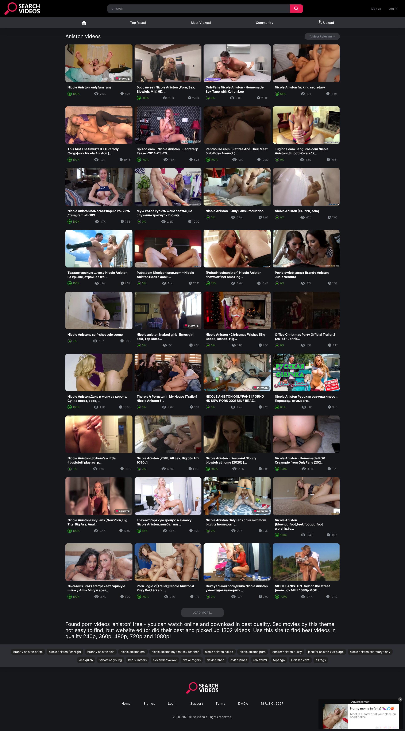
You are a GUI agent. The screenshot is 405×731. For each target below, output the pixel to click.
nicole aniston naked (219, 651)
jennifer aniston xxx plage (326, 651)
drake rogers (192, 660)
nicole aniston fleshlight (65, 651)
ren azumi (260, 660)
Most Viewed (201, 23)
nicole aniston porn (253, 651)
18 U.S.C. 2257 (272, 704)
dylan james (239, 660)
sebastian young (110, 660)
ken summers (137, 660)
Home (84, 22)
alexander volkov (165, 660)
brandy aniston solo (100, 651)
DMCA (243, 704)
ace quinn (86, 660)
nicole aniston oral (133, 651)
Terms (220, 704)
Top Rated (138, 23)
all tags (321, 660)
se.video (199, 717)
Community (264, 23)
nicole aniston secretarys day (370, 651)
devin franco (215, 660)
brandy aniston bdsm (28, 651)
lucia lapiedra (300, 660)
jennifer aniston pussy (287, 651)
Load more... (203, 612)
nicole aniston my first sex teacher (175, 651)
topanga (279, 660)
